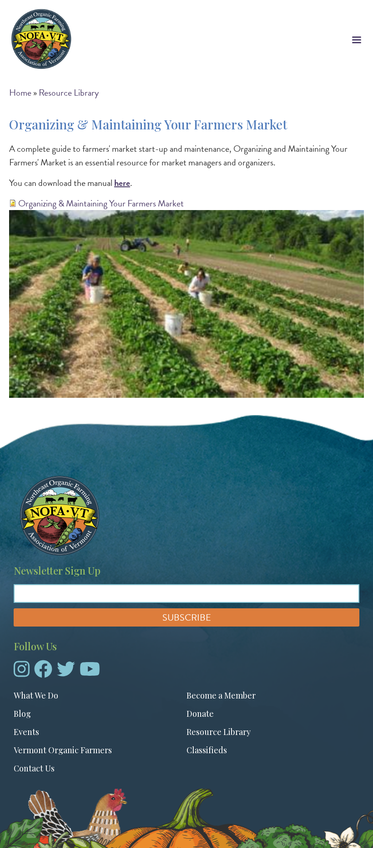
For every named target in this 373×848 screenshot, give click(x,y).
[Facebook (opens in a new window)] (43, 672)
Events (26, 731)
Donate (200, 713)
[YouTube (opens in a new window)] (90, 672)
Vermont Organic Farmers (63, 750)
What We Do (36, 695)
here (122, 183)
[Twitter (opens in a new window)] (66, 672)
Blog (22, 713)
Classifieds (206, 750)
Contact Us (34, 768)
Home (20, 92)
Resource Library (69, 92)
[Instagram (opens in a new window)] (22, 672)
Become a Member (221, 695)
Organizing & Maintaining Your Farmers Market (101, 203)
